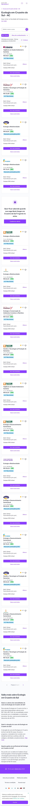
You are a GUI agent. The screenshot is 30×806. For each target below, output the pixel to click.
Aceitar (15, 802)
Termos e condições (10, 782)
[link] (7, 47)
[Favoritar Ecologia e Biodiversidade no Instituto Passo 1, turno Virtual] (25, 122)
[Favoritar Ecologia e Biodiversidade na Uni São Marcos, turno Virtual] (25, 270)
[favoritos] (22, 3)
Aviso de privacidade (8, 778)
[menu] (27, 3)
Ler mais (4, 21)
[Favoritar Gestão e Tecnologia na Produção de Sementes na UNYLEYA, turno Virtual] (25, 84)
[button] (15, 29)
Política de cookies (22, 778)
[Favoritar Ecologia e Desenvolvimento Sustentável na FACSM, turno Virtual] (25, 421)
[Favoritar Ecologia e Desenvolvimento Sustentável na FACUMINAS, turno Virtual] (25, 535)
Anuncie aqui (21, 782)
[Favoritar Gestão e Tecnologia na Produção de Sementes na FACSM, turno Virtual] (25, 345)
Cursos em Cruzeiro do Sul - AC (11, 9)
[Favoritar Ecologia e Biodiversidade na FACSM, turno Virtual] (25, 232)
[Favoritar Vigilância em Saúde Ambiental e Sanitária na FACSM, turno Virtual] (25, 383)
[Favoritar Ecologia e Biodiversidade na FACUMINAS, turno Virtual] (25, 160)
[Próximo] (23, 685)
